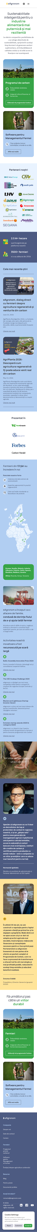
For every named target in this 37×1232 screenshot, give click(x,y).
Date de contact (9, 1134)
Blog (4, 1178)
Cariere (5, 1138)
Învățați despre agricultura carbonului (16, 1167)
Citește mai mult (9, 331)
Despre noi (7, 1129)
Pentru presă (7, 1183)
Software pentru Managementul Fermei (8, 1160)
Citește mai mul (8, 670)
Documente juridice (10, 1187)
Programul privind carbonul (7, 1151)
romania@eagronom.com (12, 1198)
